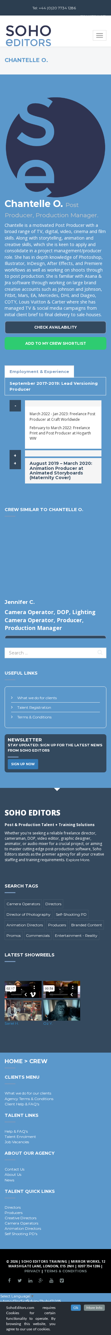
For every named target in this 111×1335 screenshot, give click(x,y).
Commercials (38, 935)
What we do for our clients (28, 1093)
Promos (13, 935)
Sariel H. (12, 1023)
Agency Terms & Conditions (29, 1098)
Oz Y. (48, 1023)
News (9, 1180)
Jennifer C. (20, 602)
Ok (75, 1308)
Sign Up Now (23, 764)
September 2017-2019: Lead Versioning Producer (54, 386)
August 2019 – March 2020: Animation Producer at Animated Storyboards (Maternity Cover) (61, 470)
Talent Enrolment (20, 1136)
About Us (13, 1174)
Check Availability (55, 327)
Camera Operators (23, 903)
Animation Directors (24, 925)
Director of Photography (28, 914)
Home (14, 1061)
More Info (94, 1308)
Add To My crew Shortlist (55, 343)
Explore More (77, 859)
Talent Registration (34, 707)
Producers (57, 925)
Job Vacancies (17, 1141)
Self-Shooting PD (71, 914)
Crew (38, 1061)
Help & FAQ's (16, 1131)
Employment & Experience (39, 371)
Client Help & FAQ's (22, 1104)
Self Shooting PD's (21, 1233)
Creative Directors (20, 1218)
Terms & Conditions (34, 717)
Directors (53, 903)
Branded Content (86, 925)
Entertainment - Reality (76, 935)
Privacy (32, 1271)
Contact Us (14, 1169)
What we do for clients (37, 697)
